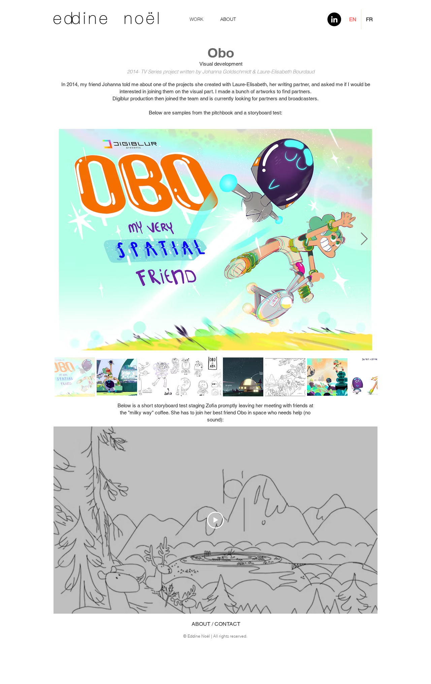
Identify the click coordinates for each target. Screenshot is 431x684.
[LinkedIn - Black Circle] (334, 19)
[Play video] (215, 520)
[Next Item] (364, 239)
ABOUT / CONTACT (216, 624)
